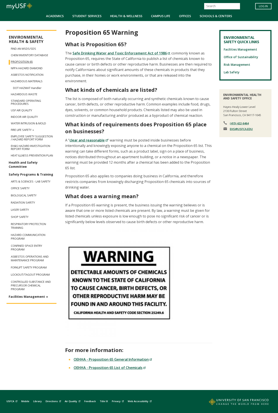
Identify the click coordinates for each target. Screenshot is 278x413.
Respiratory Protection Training (28, 226)
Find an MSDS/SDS (23, 48)
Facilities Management (27, 297)
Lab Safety (231, 72)
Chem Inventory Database (29, 55)
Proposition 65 (22, 61)
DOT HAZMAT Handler (27, 88)
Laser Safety (20, 210)
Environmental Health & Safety (26, 39)
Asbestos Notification (27, 74)
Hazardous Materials (27, 81)
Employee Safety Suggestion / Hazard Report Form (32, 138)
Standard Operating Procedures (26, 102)
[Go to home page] (234, 403)
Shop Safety (19, 217)
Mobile (25, 401)
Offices (185, 16)
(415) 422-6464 (239, 123)
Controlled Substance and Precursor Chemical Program (31, 285)
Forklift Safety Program (29, 267)
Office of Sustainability (241, 57)
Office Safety (20, 188)
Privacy (116, 401)
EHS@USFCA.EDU (241, 129)
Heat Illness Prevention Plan (32, 155)
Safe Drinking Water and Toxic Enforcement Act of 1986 (120, 53)
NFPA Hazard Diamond (27, 68)
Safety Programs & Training (31, 174)
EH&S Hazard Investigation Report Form (30, 147)
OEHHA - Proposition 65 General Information (111, 359)
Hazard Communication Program (28, 236)
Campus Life (160, 16)
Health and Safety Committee (23, 164)
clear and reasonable (87, 140)
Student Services (86, 16)
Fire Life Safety (21, 129)
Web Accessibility (138, 401)
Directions (52, 401)
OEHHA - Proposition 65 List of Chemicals (108, 367)
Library (37, 401)
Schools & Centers (216, 16)
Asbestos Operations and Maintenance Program (30, 258)
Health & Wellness (126, 16)
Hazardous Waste (24, 94)
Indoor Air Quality (24, 116)
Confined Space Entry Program (26, 247)
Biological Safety (23, 195)
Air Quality (71, 401)
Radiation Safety (23, 202)
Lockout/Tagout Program (30, 274)
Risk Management (237, 65)
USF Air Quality (21, 110)
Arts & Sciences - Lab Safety (30, 181)
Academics (55, 16)
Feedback (90, 401)
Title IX (104, 401)
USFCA (10, 401)
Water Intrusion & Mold (28, 123)
